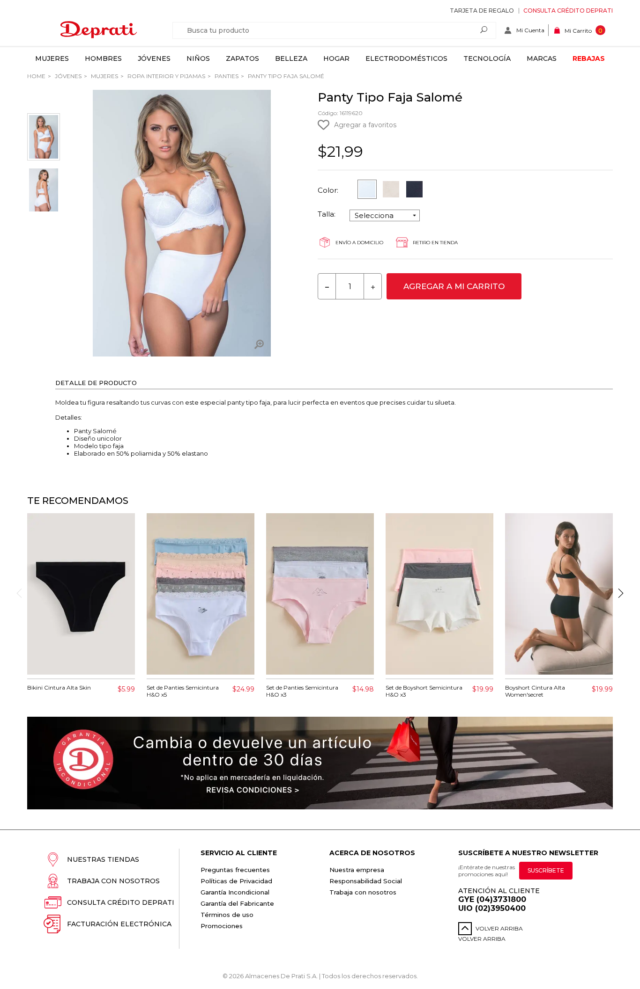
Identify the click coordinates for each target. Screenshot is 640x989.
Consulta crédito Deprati (568, 10)
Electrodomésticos (406, 58)
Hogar (336, 58)
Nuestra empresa (356, 869)
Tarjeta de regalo (482, 10)
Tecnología (487, 58)
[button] (620, 593)
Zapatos (242, 58)
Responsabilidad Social (365, 881)
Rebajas (589, 58)
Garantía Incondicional (235, 892)
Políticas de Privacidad (236, 881)
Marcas (542, 58)
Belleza (291, 58)
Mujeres (52, 58)
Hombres (103, 58)
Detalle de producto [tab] (96, 382)
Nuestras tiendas (103, 859)
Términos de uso (227, 914)
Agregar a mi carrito (454, 286)
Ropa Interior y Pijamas (165, 76)
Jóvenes (154, 58)
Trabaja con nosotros (113, 881)
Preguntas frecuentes (235, 869)
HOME (36, 76)
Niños (198, 58)
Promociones (222, 926)
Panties (225, 76)
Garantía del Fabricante (237, 903)
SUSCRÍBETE (546, 870)
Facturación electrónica (119, 924)
